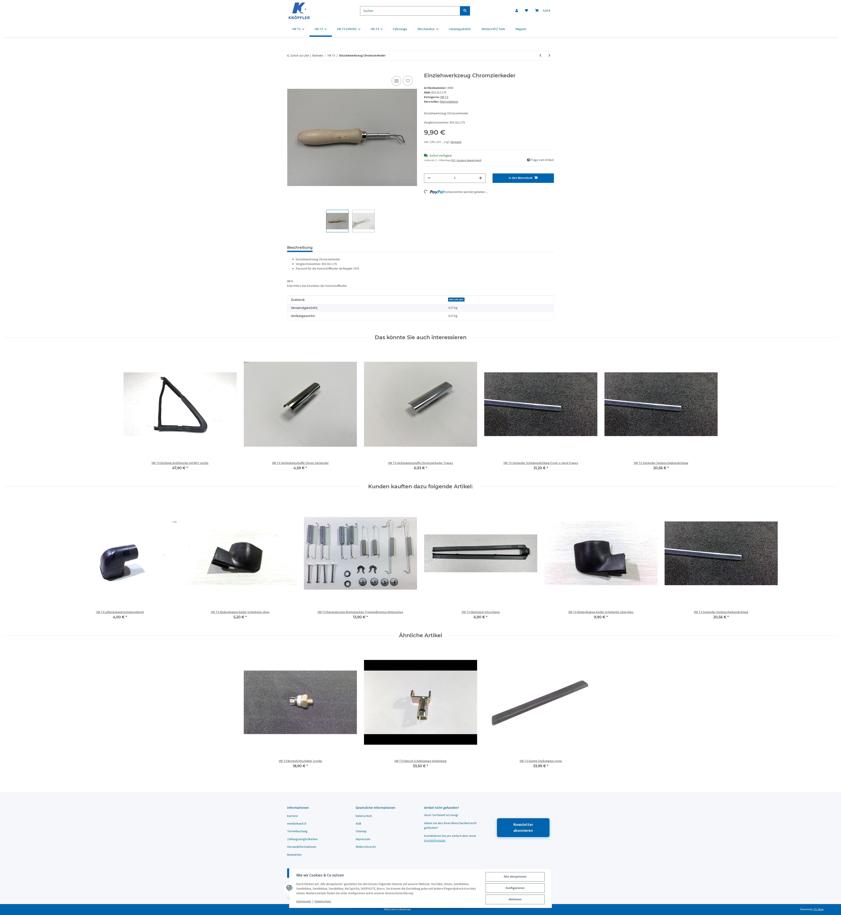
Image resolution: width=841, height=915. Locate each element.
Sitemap (361, 831)
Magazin (521, 29)
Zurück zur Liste (299, 56)
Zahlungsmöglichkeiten (302, 839)
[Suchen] (465, 11)
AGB (358, 824)
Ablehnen (515, 899)
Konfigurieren (515, 888)
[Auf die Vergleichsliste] (396, 81)
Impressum (303, 901)
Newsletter (294, 855)
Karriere (292, 816)
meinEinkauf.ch (296, 824)
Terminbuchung (297, 831)
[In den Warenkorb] (290, 70)
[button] (516, 10)
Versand (456, 142)
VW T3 (444, 97)
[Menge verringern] (429, 178)
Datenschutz (323, 901)
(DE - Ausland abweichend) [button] (466, 160)
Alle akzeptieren (515, 876)
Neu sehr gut (456, 299)
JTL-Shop (818, 909)
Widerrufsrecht (366, 847)
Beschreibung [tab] (300, 247)
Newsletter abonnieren (523, 827)
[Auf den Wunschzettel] (408, 81)
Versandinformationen (301, 847)
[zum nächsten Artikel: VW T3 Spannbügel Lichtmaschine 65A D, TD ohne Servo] (549, 55)
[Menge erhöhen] (480, 178)
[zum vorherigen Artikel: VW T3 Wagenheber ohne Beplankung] (540, 55)
